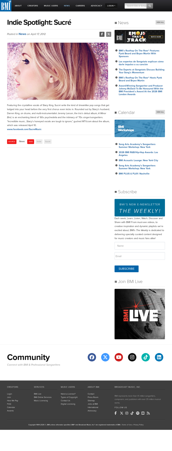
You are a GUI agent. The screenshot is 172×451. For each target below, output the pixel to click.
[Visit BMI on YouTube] (119, 357)
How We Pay (12, 400)
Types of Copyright (69, 397)
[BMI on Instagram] (127, 413)
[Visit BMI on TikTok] (145, 357)
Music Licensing (41, 400)
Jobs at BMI (93, 404)
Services (39, 387)
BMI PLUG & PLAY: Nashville (134, 173)
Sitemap (91, 400)
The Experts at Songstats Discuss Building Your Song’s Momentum (141, 71)
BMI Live (37, 394)
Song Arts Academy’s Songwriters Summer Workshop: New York (137, 146)
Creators (12, 387)
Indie (39, 141)
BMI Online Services (43, 397)
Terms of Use (127, 425)
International (93, 407)
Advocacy (92, 410)
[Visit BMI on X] (105, 357)
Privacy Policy (139, 425)
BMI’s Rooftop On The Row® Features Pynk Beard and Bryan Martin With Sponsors (139, 53)
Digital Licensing (68, 404)
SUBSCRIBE (127, 268)
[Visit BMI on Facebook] (92, 357)
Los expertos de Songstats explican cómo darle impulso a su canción (141, 63)
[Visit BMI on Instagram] (132, 357)
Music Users (68, 387)
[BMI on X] (122, 413)
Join (9, 397)
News (22, 34)
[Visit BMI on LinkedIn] (159, 357)
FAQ (9, 404)
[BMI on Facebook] (117, 413)
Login (9, 394)
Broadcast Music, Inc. (128, 387)
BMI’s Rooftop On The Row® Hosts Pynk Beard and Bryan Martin (140, 79)
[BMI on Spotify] (138, 413)
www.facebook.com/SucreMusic (24, 129)
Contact (91, 394)
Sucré (47, 141)
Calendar (11, 407)
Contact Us (65, 400)
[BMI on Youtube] (143, 413)
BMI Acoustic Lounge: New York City (138, 160)
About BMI (93, 387)
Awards (10, 410)
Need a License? (68, 394)
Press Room (93, 397)
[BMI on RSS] (149, 413)
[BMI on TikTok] (133, 413)
